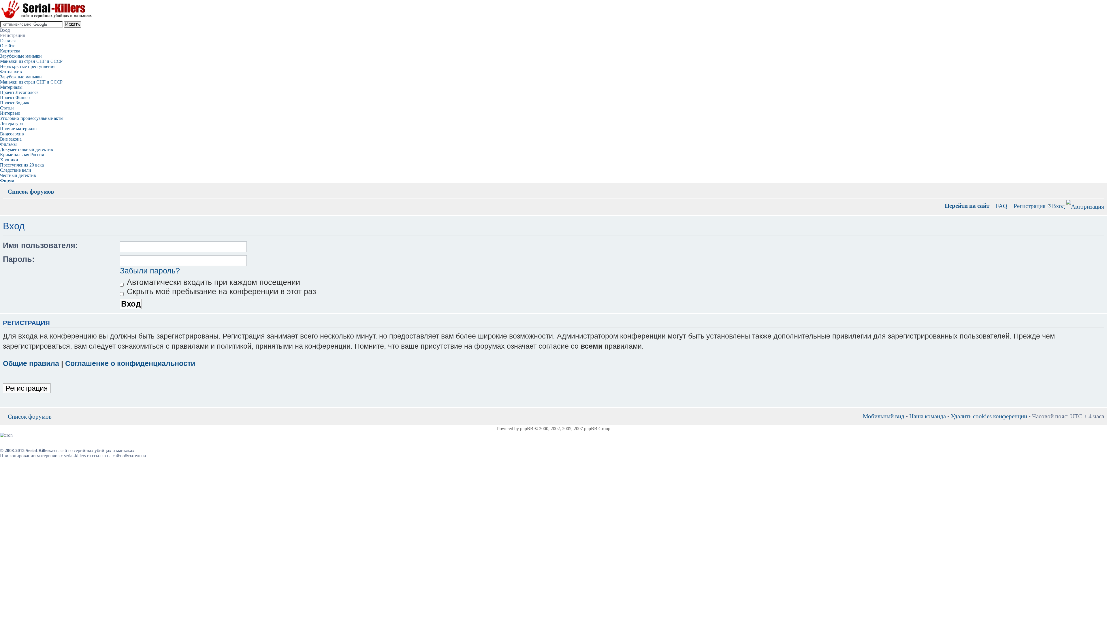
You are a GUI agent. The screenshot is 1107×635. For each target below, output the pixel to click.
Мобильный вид (1091, 187)
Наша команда (927, 416)
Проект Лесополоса (19, 92)
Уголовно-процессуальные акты (31, 118)
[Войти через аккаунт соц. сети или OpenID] (1085, 205)
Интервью (10, 113)
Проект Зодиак (14, 102)
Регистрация (1030, 206)
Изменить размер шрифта (1100, 187)
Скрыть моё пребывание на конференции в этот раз (220, 291)
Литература (11, 123)
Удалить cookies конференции (989, 416)
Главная (8, 40)
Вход (1058, 206)
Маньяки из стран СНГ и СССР (31, 61)
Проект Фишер (15, 97)
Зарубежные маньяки (21, 56)
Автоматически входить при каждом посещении (212, 282)
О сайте (7, 45)
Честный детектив (18, 175)
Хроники (9, 159)
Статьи (7, 107)
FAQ (1001, 206)
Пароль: (19, 259)
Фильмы (8, 144)
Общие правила (31, 363)
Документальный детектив (26, 149)
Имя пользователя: (40, 245)
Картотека (10, 50)
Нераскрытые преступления (27, 66)
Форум (7, 180)
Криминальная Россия (22, 154)
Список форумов (31, 191)
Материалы (11, 87)
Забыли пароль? (150, 271)
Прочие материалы (18, 128)
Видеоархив (12, 133)
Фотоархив (11, 71)
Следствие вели (15, 170)
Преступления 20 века (22, 164)
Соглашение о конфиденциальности (130, 363)
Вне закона (11, 139)
